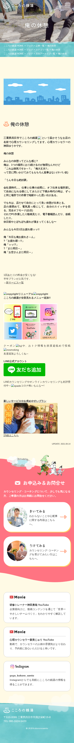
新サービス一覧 (15, 282)
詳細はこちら (11, 435)
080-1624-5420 (17, 721)
